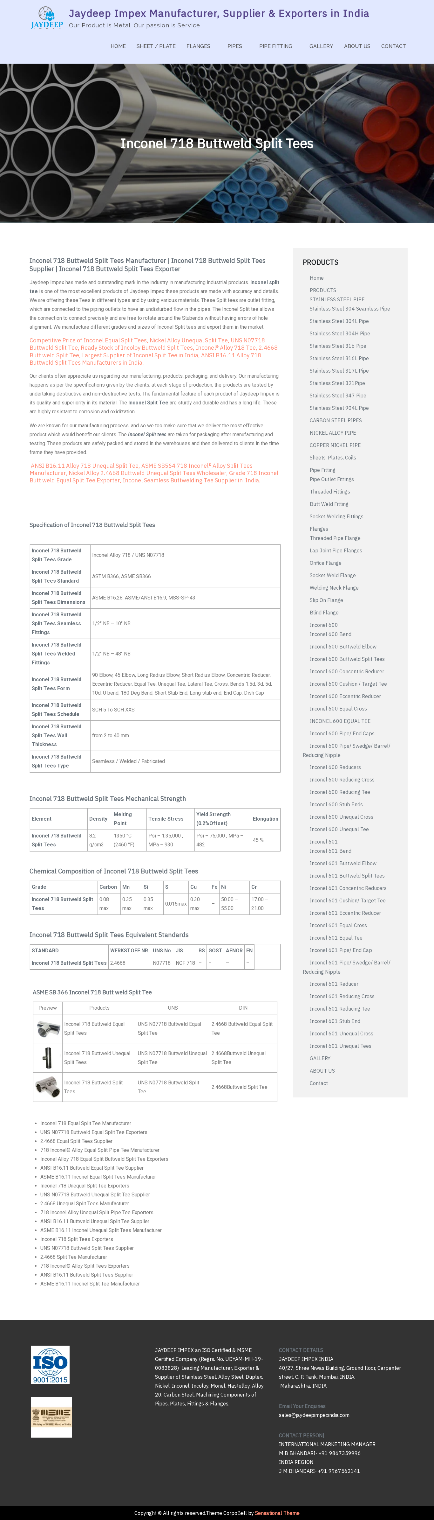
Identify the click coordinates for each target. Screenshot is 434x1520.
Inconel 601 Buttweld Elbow (343, 863)
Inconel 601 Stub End (335, 1021)
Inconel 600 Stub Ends (336, 804)
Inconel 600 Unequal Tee (339, 829)
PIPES (234, 46)
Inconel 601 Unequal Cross (341, 1033)
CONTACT (393, 46)
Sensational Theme (277, 1513)
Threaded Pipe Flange (335, 538)
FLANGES (198, 46)
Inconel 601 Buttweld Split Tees (347, 875)
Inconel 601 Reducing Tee (340, 1008)
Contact (319, 1083)
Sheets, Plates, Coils (333, 457)
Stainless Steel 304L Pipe (339, 321)
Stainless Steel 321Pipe (337, 383)
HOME (118, 46)
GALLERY (321, 46)
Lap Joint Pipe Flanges (336, 550)
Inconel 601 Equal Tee (336, 938)
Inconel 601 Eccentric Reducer (345, 913)
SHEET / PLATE (156, 46)
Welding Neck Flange (334, 588)
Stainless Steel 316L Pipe (339, 358)
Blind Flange (324, 612)
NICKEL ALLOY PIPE (333, 433)
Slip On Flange (326, 600)
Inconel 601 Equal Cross (338, 925)
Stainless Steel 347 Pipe (338, 395)
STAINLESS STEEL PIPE (337, 299)
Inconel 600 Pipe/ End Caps (342, 733)
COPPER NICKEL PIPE (335, 445)
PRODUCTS (323, 290)
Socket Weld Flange (333, 575)
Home (317, 278)
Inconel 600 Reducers (335, 767)
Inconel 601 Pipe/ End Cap (341, 950)
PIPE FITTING (275, 46)
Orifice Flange (326, 563)
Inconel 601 (324, 841)
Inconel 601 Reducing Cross (342, 996)
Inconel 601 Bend (330, 851)
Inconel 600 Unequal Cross (341, 817)
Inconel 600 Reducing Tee (340, 792)
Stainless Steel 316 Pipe (338, 346)
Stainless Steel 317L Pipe (339, 371)
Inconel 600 (324, 625)
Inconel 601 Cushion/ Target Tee (348, 900)
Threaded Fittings (330, 491)
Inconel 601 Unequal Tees (340, 1046)
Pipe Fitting (323, 470)
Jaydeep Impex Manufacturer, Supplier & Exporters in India (219, 13)
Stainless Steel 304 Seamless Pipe (350, 308)
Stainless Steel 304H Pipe (340, 333)
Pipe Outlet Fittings (332, 479)
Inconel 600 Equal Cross (338, 708)
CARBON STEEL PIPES (336, 420)
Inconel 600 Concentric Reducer (347, 671)
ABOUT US (357, 46)
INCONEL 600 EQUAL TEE (340, 721)
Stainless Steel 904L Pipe (339, 408)
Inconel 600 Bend (330, 634)
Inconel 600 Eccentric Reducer (345, 696)
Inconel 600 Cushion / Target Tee (348, 684)
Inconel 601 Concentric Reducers (348, 888)
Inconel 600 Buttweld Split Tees (347, 659)
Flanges (319, 529)
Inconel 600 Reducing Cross (342, 779)
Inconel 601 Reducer (334, 984)
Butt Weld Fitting (329, 504)
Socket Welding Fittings (336, 516)
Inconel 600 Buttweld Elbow (343, 646)
